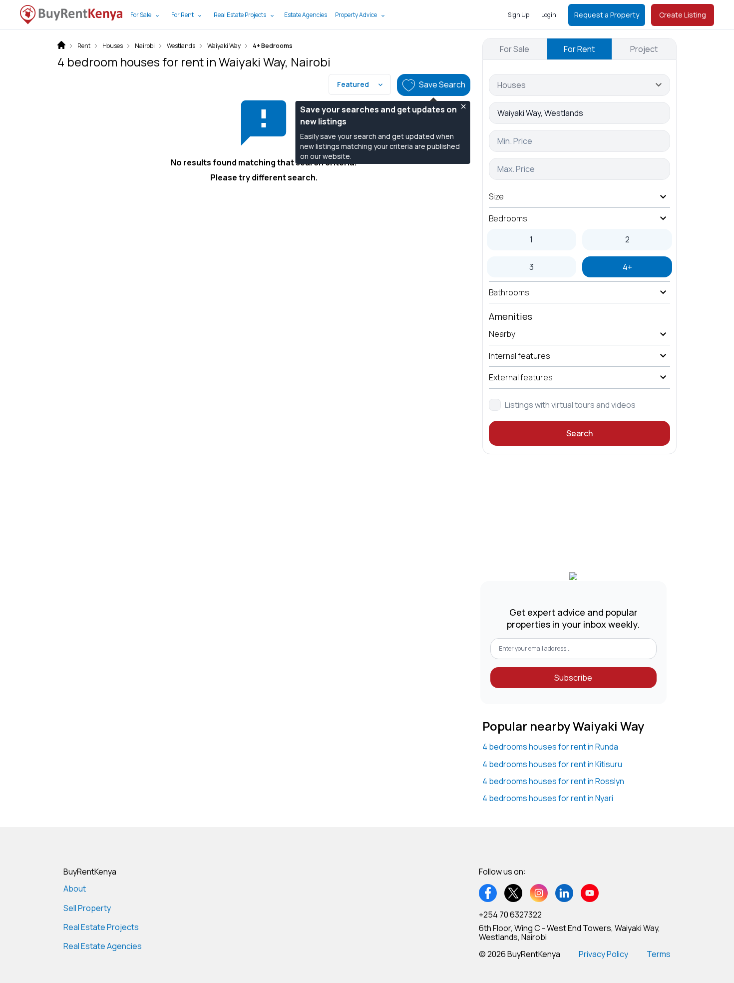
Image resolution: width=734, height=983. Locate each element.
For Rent (182, 14)
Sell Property (87, 908)
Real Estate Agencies (102, 946)
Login (548, 14)
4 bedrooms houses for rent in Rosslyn (553, 781)
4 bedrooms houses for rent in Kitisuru (552, 764)
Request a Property (606, 14)
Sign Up (518, 14)
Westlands (181, 46)
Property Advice (356, 14)
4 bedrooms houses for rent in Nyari (547, 798)
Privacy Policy (603, 954)
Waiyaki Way (224, 46)
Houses (112, 46)
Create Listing (682, 14)
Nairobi (145, 46)
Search (579, 433)
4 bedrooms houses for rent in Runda (550, 746)
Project (644, 48)
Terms (659, 954)
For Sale (140, 14)
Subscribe (573, 677)
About (74, 888)
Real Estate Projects (240, 14)
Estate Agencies (305, 14)
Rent (83, 46)
